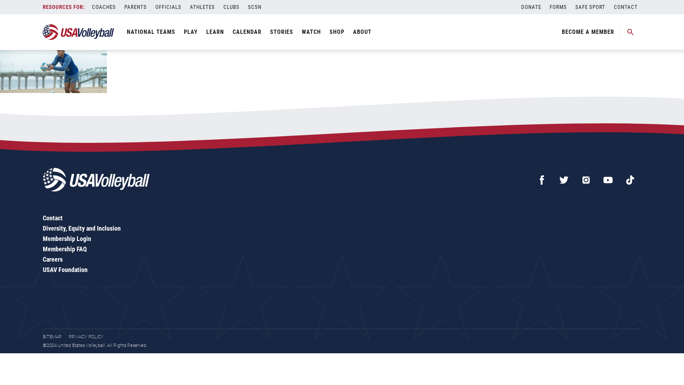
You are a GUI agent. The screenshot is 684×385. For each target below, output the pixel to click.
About (362, 32)
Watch (311, 32)
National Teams (151, 32)
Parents (135, 7)
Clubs (231, 7)
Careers (53, 259)
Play (191, 32)
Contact (626, 7)
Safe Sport (590, 7)
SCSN (254, 7)
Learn (215, 32)
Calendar (247, 32)
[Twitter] (564, 180)
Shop (337, 32)
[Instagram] (586, 180)
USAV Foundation (65, 269)
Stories (281, 32)
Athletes (202, 7)
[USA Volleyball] (78, 32)
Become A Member (588, 32)
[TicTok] (630, 180)
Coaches (104, 7)
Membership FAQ (65, 249)
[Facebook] (542, 180)
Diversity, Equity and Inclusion (82, 228)
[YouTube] (608, 180)
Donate (531, 7)
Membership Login (67, 238)
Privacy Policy (86, 336)
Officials (168, 7)
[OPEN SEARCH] (630, 32)
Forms (558, 7)
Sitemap (52, 336)
